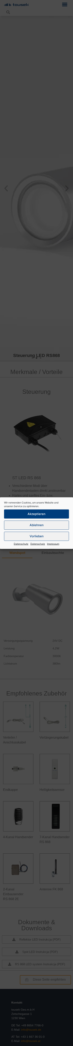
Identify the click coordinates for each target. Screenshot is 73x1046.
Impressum (53, 543)
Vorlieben (37, 536)
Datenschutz (21, 543)
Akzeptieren (36, 514)
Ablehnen (37, 525)
